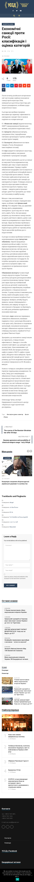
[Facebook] (13, 10)
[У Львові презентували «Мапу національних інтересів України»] (7, 680)
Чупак (6, 417)
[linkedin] (12, 85)
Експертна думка (8, 24)
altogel (12, 502)
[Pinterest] (16, 85)
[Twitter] (17, 10)
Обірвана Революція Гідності (18, 761)
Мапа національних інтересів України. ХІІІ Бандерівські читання (16, 658)
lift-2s (11, 512)
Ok (17, 879)
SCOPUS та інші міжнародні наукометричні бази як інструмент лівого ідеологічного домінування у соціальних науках (18, 783)
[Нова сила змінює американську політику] (17, 722)
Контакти (8, 838)
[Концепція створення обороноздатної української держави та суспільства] (17, 466)
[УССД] (17, 5)
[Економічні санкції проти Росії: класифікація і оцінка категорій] (17, 66)
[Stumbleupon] (28, 85)
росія (27, 414)
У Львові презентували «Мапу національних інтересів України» (16, 611)
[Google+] (20, 85)
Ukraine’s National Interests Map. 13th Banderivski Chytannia (15, 649)
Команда (8, 843)
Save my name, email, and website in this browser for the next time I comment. (16, 577)
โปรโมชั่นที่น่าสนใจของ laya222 (19, 517)
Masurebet (13, 527)
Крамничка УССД (14, 770)
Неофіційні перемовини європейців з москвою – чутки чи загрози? (17, 641)
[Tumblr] (3, 90)
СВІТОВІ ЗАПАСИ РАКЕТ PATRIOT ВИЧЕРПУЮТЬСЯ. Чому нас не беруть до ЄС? (16, 631)
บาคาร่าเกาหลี (14, 522)
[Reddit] (24, 85)
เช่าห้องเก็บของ (14, 507)
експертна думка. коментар (15, 414)
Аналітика (7, 458)
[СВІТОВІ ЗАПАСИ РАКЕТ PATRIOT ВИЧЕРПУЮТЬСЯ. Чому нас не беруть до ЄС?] (7, 701)
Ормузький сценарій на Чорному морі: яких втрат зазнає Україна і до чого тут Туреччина (16, 621)
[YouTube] (20, 10)
